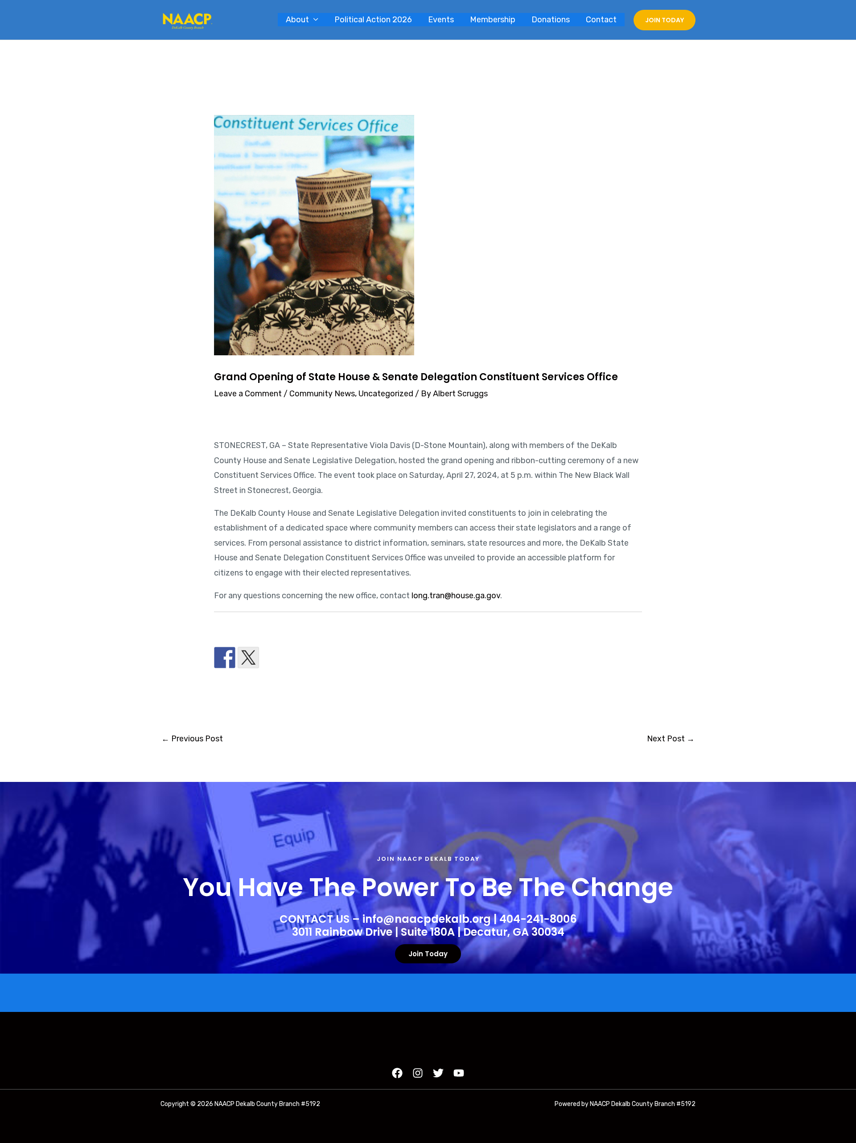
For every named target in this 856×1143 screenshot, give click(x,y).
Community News (322, 394)
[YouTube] (458, 1073)
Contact (601, 20)
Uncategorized (385, 394)
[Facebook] (397, 1073)
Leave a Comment (248, 394)
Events (441, 20)
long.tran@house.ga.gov (456, 595)
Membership (492, 20)
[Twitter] (438, 1073)
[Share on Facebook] (224, 657)
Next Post (671, 739)
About (297, 20)
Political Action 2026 (373, 20)
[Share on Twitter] (248, 657)
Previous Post (192, 739)
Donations (550, 20)
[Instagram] (417, 1073)
